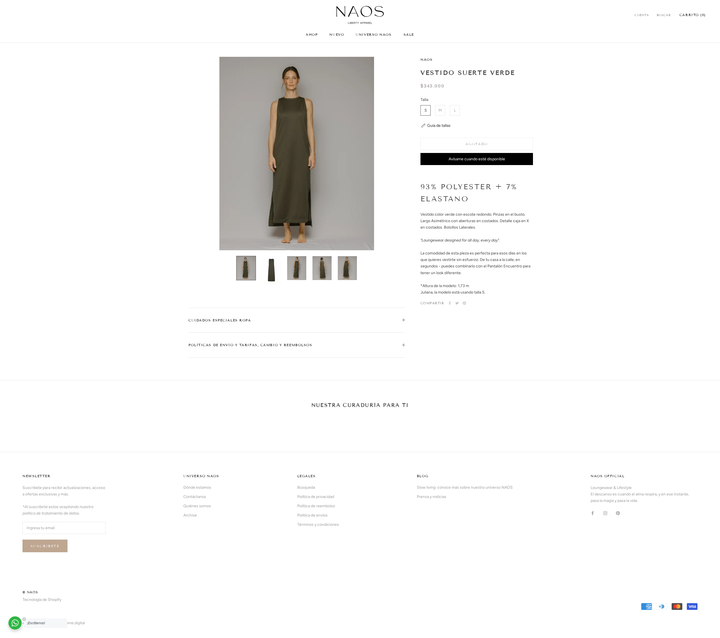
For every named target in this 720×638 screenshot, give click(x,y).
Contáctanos (194, 496)
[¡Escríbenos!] (15, 623)
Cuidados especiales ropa (219, 320)
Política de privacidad (315, 496)
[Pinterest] (464, 303)
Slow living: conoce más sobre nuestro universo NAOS (465, 487)
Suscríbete (45, 546)
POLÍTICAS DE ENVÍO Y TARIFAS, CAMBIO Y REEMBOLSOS (250, 345)
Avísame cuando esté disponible (477, 159)
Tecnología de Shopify (41, 599)
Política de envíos (312, 515)
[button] (435, 126)
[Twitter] (457, 303)
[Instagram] (605, 513)
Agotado (476, 144)
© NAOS (30, 592)
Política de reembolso (316, 506)
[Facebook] (449, 303)
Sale (409, 34)
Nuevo (336, 34)
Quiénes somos (197, 506)
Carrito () (693, 15)
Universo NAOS (374, 34)
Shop (312, 34)
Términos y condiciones (318, 524)
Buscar (664, 15)
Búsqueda (306, 487)
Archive (190, 515)
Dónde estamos (197, 487)
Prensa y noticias (431, 496)
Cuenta (641, 15)
